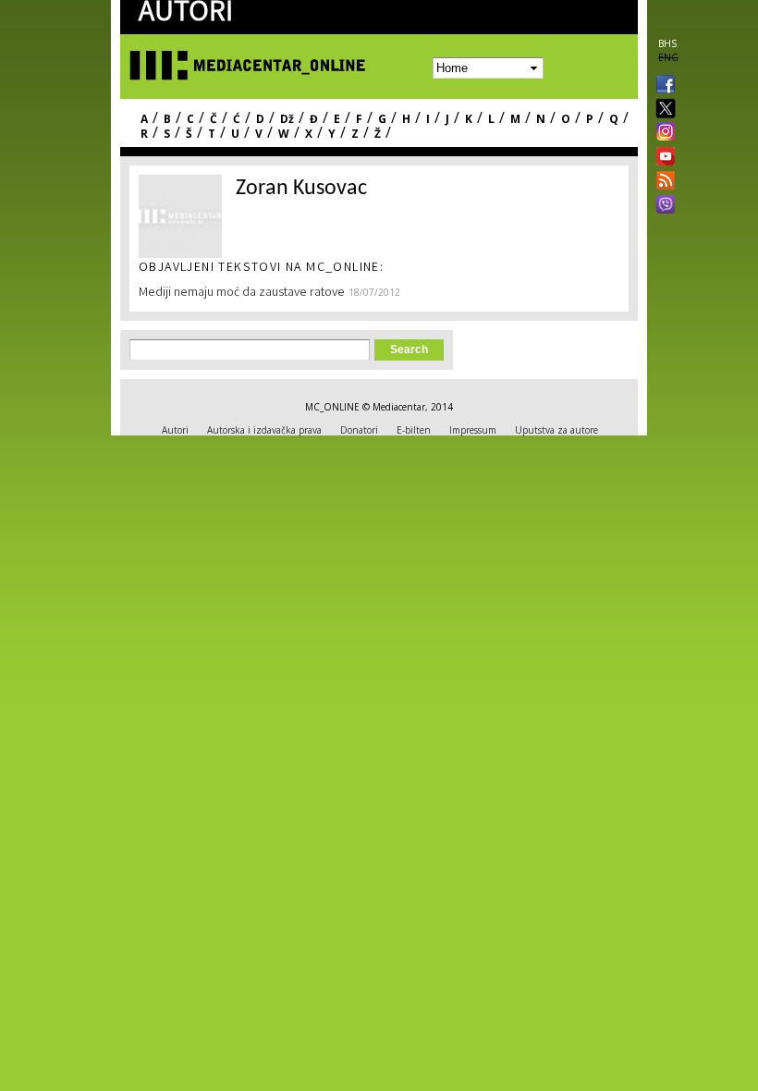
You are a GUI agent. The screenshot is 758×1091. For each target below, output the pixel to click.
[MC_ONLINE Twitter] (662, 109)
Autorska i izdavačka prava (264, 429)
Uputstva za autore (556, 429)
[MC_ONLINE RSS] (662, 182)
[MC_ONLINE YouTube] (662, 156)
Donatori (359, 429)
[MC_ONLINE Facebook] (662, 86)
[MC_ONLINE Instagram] (662, 133)
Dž (287, 119)
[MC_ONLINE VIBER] (662, 206)
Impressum (472, 429)
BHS (667, 43)
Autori (175, 429)
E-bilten (414, 429)
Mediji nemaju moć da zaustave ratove (242, 293)
